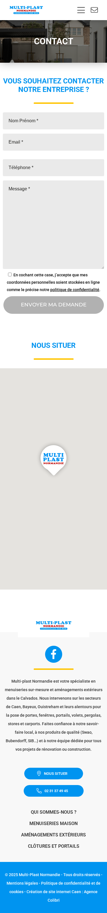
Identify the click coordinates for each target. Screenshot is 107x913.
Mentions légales (22, 883)
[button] (53, 460)
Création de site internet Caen (54, 891)
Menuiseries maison (53, 823)
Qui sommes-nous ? (53, 812)
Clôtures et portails (53, 846)
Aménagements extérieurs (53, 835)
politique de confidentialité (74, 289)
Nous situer (55, 773)
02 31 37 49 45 (56, 791)
